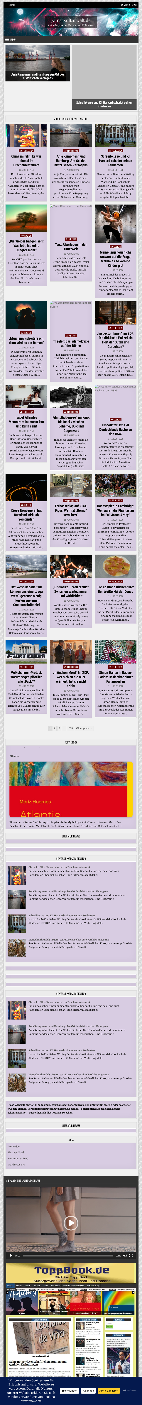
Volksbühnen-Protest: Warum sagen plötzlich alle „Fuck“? (26, 648)
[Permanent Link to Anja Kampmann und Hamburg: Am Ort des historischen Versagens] (71, 107)
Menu (12, 5)
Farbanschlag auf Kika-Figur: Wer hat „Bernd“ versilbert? (71, 482)
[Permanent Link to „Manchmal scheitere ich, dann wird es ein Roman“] (26, 287)
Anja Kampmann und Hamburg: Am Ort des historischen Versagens (37, 76)
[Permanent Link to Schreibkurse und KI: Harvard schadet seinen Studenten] (115, 107)
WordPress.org (16, 1136)
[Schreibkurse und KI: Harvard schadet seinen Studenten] (17, 904)
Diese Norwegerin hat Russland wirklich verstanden (26, 486)
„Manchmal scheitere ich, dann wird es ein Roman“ (26, 312)
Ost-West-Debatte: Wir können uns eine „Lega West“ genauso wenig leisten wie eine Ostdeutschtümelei (26, 568)
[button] (71, 1194)
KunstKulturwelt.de (71, 20)
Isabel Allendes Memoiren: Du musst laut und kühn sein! (26, 393)
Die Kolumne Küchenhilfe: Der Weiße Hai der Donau (115, 561)
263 (70, 700)
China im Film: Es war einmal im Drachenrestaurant (26, 132)
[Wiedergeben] (11, 1227)
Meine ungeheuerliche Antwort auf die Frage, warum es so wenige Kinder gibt (115, 231)
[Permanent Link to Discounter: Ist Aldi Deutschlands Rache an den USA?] (115, 372)
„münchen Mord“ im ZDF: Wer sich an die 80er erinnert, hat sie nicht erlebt (71, 651)
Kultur (27, 207)
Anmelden (14, 1118)
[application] (71, 1195)
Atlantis (14, 722)
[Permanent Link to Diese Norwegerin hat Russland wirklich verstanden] (26, 459)
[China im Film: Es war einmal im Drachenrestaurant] (17, 855)
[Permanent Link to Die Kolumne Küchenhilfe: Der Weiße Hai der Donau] (115, 538)
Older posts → (84, 700)
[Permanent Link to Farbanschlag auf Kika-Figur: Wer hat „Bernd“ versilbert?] (71, 457)
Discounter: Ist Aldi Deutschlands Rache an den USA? (115, 401)
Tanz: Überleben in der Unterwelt (71, 218)
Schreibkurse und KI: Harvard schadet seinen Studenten (104, 76)
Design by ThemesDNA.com (71, 1370)
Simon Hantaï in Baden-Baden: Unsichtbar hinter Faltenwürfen (115, 648)
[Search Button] (71, 1358)
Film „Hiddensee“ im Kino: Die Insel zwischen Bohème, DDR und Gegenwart (71, 395)
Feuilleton (28, 122)
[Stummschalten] (125, 1227)
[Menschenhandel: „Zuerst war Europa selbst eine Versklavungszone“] (17, 927)
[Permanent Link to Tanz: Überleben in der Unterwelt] (71, 191)
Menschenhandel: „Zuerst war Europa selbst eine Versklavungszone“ (69, 911)
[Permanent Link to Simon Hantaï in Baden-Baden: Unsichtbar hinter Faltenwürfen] (115, 623)
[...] (119, 792)
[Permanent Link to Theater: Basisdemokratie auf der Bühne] (71, 288)
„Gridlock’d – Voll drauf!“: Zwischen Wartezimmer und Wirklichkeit (71, 563)
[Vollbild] (131, 1227)
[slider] (68, 1227)
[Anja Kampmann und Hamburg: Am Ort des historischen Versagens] (17, 879)
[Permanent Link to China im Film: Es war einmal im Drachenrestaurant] (26, 107)
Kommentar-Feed (18, 1130)
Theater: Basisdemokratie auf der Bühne (71, 315)
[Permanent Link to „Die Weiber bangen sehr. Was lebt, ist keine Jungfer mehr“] (26, 190)
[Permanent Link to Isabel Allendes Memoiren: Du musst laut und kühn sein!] (26, 368)
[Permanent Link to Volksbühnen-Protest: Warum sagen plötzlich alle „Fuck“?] (26, 623)
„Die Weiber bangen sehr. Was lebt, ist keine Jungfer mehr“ (26, 217)
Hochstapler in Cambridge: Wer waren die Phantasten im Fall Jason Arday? (115, 482)
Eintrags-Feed (16, 1124)
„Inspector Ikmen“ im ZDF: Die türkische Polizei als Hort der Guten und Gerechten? (115, 312)
